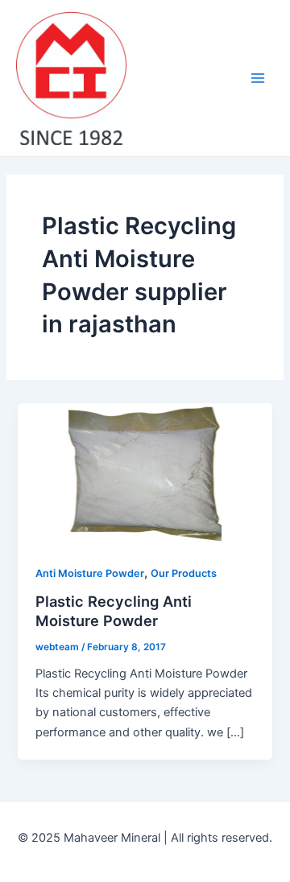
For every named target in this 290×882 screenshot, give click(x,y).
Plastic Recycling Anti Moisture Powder (113, 610)
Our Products (184, 573)
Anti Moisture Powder (89, 573)
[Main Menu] (258, 78)
